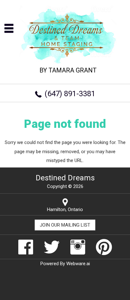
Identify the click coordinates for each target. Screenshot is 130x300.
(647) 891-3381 (69, 93)
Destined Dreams (65, 177)
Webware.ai (78, 263)
